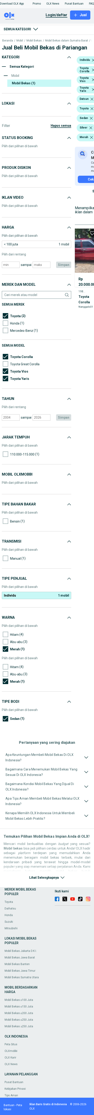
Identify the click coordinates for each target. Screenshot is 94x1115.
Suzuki (9, 921)
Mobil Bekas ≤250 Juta (19, 1019)
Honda (9, 915)
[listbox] (92, 99)
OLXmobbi (11, 1051)
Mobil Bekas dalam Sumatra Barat (66, 40)
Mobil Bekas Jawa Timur (20, 970)
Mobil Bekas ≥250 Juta (19, 1026)
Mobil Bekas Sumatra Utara (22, 977)
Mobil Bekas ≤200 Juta (19, 1013)
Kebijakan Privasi (15, 1088)
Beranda (7, 40)
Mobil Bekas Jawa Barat (20, 957)
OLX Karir (10, 1057)
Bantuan (9, 1105)
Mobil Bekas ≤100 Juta (19, 1000)
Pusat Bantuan (14, 1082)
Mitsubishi (11, 928)
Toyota (9, 902)
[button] (12, 3)
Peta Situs (11, 1044)
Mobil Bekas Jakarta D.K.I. (21, 951)
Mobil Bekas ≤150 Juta (19, 1006)
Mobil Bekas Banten (17, 964)
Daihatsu (10, 908)
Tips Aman (11, 1095)
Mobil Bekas (34, 40)
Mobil (19, 40)
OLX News (11, 1064)
